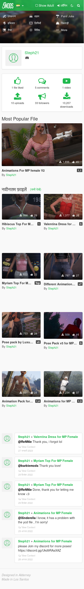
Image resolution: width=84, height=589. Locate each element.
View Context (28, 446)
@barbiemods (28, 465)
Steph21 (32, 52)
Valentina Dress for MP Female (56, 436)
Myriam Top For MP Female (53, 460)
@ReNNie (25, 441)
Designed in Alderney (16, 575)
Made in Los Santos (15, 579)
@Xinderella (27, 518)
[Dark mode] (72, 5)
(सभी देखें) (35, 189)
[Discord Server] (27, 57)
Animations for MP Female (53, 513)
